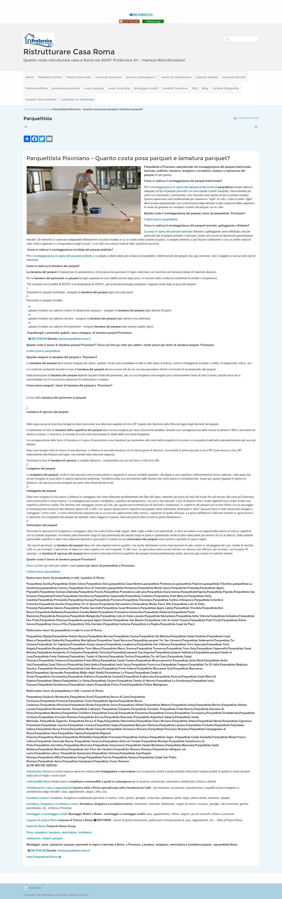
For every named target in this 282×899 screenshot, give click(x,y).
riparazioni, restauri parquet (44, 838)
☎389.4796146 (37, 338)
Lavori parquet (94, 88)
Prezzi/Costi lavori (78, 77)
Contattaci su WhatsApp (77, 99)
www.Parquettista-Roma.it (42, 856)
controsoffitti (34, 781)
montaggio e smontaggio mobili (47, 814)
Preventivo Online (50, 77)
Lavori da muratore (108, 77)
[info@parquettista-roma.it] (90, 338)
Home (29, 77)
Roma (47, 781)
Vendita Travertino (175, 88)
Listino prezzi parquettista (43, 350)
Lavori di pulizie (119, 88)
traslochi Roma (36, 826)
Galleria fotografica (226, 88)
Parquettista (42, 109)
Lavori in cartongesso (140, 77)
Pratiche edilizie (36, 88)
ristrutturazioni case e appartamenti (49, 787)
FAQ (195, 88)
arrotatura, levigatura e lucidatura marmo (52, 803)
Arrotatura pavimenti (66, 88)
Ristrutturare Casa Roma (69, 51)
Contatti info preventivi (41, 99)
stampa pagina (248, 118)
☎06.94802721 (141, 15)
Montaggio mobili (146, 88)
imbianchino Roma (38, 771)
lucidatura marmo (37, 797)
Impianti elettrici (207, 77)
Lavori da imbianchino (176, 77)
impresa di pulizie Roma (42, 820)
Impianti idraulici (234, 77)
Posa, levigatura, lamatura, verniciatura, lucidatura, (59, 832)
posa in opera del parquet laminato (170, 231)
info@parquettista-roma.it (74, 338)
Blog (205, 88)
